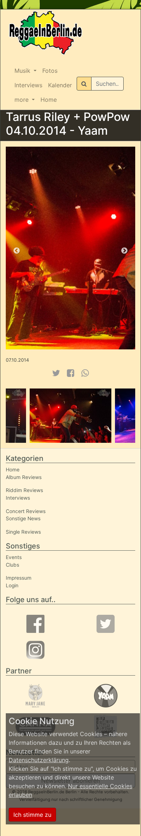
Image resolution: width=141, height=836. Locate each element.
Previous (16, 251)
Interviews (28, 85)
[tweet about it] (55, 373)
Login (12, 585)
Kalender (60, 85)
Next (124, 251)
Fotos (49, 70)
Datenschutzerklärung (39, 760)
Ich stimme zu (32, 814)
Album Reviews (24, 477)
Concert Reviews (26, 511)
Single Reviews (23, 532)
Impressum (18, 578)
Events (14, 557)
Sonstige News (23, 518)
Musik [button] (23, 70)
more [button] (22, 99)
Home (48, 99)
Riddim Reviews (24, 490)
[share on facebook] (70, 373)
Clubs (12, 565)
